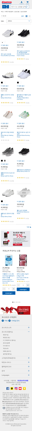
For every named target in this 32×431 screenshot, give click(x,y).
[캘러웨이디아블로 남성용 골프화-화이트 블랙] (18, 83)
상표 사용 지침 (16, 384)
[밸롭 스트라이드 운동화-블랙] (2, 83)
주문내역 (5, 348)
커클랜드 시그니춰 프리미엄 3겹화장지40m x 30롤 (8, 275)
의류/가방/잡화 (9, 11)
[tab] (16, 327)
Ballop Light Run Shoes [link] (7, 176)
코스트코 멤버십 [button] (7, 332)
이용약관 (13, 380)
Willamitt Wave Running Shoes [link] (23, 136)
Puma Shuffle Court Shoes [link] (8, 55)
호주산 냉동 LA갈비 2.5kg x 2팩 (23, 275)
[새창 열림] (4, 408)
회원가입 (5, 335)
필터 (22, 16)
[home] (7, 2)
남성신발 (16, 11)
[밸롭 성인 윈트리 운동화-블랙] (2, 201)
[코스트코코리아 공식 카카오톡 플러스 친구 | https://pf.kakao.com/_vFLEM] (12, 389)
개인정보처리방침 (22, 380)
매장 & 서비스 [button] (6, 362)
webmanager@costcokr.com (14, 403)
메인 (2, 11)
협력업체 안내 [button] (6, 367)
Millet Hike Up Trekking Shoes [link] (7, 136)
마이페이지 (6, 346)
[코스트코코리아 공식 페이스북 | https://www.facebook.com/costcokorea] (7, 389)
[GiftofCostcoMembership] (15, 314)
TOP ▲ (29, 227)
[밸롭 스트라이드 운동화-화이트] (5, 83)
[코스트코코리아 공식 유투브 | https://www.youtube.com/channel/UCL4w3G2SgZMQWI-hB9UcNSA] (20, 389)
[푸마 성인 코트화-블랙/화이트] (2, 42)
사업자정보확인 (22, 405)
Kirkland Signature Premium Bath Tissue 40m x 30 (8, 281)
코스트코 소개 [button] (6, 327)
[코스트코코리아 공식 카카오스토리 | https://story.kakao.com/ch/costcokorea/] (24, 389)
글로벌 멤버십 (7, 354)
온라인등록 (6, 343)
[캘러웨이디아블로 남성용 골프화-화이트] (21, 83)
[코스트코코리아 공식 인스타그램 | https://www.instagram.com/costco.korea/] (16, 389)
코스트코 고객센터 (9, 317)
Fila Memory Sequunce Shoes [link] (23, 212)
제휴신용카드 (7, 351)
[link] (8, 39)
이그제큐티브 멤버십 (9, 340)
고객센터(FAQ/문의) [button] (8, 358)
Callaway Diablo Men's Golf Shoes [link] (23, 98)
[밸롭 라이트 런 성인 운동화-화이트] (8, 161)
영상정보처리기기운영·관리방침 (16, 382)
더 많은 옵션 (4, 45)
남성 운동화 (24, 11)
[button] (27, 6)
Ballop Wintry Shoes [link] (6, 216)
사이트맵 (6, 380)
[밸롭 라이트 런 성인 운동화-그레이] (5, 161)
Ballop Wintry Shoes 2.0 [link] (23, 171)
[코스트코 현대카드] (15, 246)
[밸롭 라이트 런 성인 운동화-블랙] (2, 161)
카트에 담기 (8, 293)
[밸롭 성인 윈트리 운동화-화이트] (5, 201)
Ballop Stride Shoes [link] (6, 98)
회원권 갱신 (6, 337)
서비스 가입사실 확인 (8, 420)
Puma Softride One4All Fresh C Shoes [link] (23, 54)
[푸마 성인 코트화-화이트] (5, 42)
